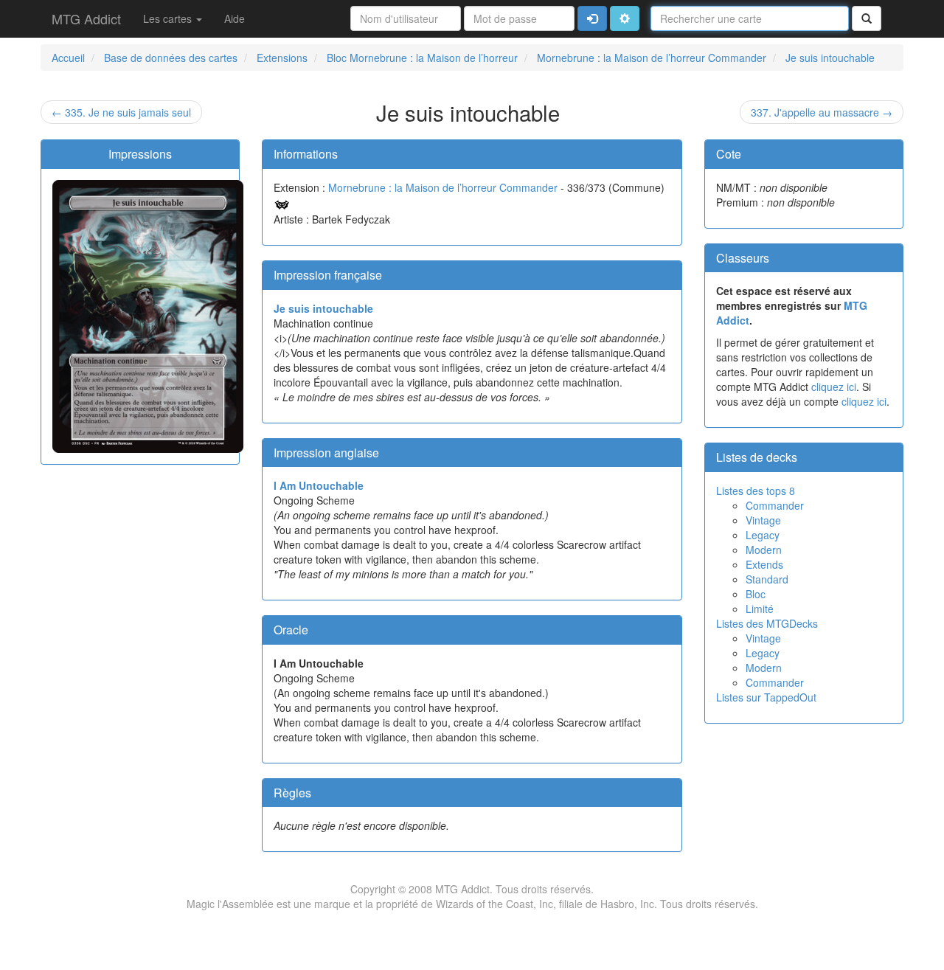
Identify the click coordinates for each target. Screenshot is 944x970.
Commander (775, 505)
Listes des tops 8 (755, 490)
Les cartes (169, 18)
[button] (624, 18)
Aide (234, 18)
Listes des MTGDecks (767, 623)
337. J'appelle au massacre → (821, 112)
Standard (767, 579)
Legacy (763, 534)
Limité (760, 608)
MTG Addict (86, 18)
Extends (764, 564)
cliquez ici (833, 386)
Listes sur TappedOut (766, 697)
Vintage (763, 520)
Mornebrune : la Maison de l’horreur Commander (443, 187)
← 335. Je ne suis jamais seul (121, 112)
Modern (764, 549)
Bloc (756, 593)
